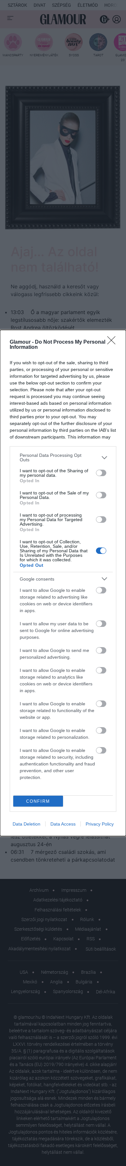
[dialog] (63, 583)
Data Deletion (26, 824)
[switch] (101, 473)
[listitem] (63, 457)
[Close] (113, 342)
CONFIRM (38, 801)
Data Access (63, 824)
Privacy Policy (100, 824)
